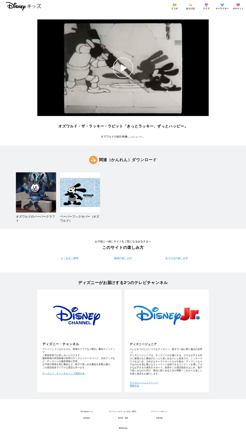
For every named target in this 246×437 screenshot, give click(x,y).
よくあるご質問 (69, 258)
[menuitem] (174, 6)
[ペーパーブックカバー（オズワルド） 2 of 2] (80, 192)
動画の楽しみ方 (123, 258)
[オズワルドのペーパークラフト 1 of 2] (36, 192)
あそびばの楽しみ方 (176, 258)
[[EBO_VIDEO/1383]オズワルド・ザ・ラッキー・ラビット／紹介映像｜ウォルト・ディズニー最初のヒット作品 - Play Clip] (123, 67)
